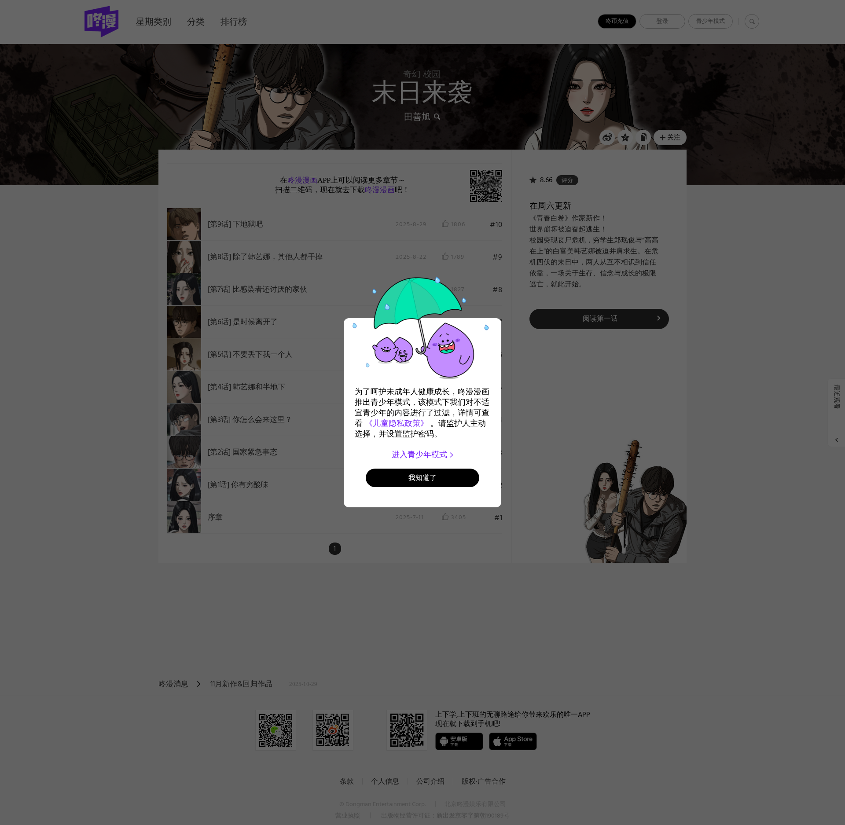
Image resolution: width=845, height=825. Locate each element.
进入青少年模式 (420, 454)
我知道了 (422, 477)
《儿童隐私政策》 (396, 423)
